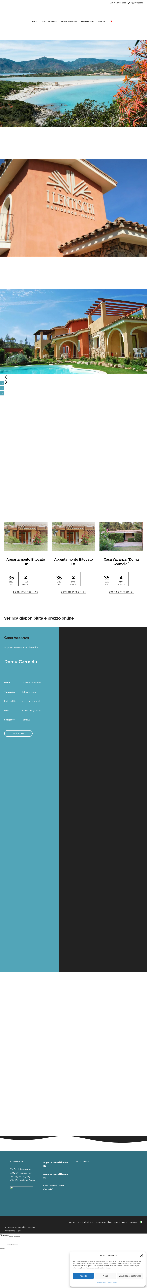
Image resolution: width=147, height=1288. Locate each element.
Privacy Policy (112, 1282)
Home (34, 21)
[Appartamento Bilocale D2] (26, 536)
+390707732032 (137, 3)
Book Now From (25, 592)
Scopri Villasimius (49, 21)
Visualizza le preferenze (130, 1276)
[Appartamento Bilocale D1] (73, 536)
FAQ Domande (87, 21)
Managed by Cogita (13, 1230)
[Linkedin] (19, 1236)
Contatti (101, 21)
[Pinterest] (17, 1236)
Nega (105, 1276)
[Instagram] (103, 5)
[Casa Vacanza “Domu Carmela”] (121, 536)
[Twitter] (14, 1236)
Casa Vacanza (16, 638)
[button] (141, 1255)
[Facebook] (10, 1236)
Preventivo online (69, 21)
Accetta (83, 1276)
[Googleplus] (12, 1236)
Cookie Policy (101, 1282)
